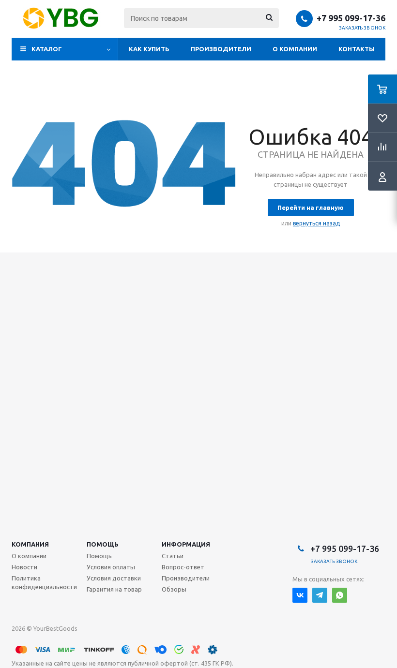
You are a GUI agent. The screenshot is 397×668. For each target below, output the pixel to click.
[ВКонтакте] (299, 595)
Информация (186, 544)
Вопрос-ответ (183, 567)
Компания (30, 544)
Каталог (46, 48)
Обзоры (174, 589)
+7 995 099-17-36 (351, 18)
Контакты (356, 48)
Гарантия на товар (114, 589)
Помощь (103, 544)
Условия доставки (114, 578)
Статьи (172, 555)
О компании (295, 48)
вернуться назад (316, 223)
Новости (24, 567)
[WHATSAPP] (339, 595)
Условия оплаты (111, 567)
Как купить (149, 48)
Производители (221, 48)
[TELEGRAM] (319, 595)
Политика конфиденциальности (44, 582)
